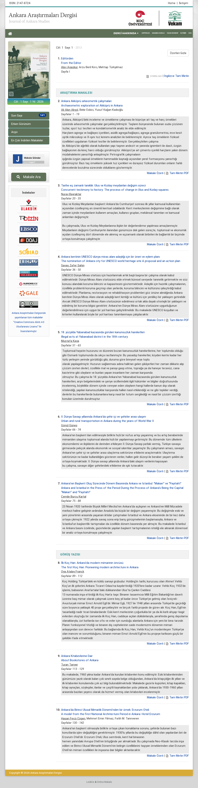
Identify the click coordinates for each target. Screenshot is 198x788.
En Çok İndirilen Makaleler (27, 140)
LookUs (90, 782)
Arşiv (14, 132)
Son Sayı (28, 115)
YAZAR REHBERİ (172, 33)
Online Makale (104, 782)
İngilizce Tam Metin (176, 76)
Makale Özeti (155, 173)
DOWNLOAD (156, 76)
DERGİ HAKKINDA (125, 33)
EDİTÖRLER (146, 33)
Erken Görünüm (21, 124)
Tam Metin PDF (179, 173)
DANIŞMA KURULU (158, 33)
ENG (190, 33)
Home (173, 3)
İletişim (183, 3)
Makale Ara (31, 177)
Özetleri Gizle (178, 53)
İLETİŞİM (183, 33)
